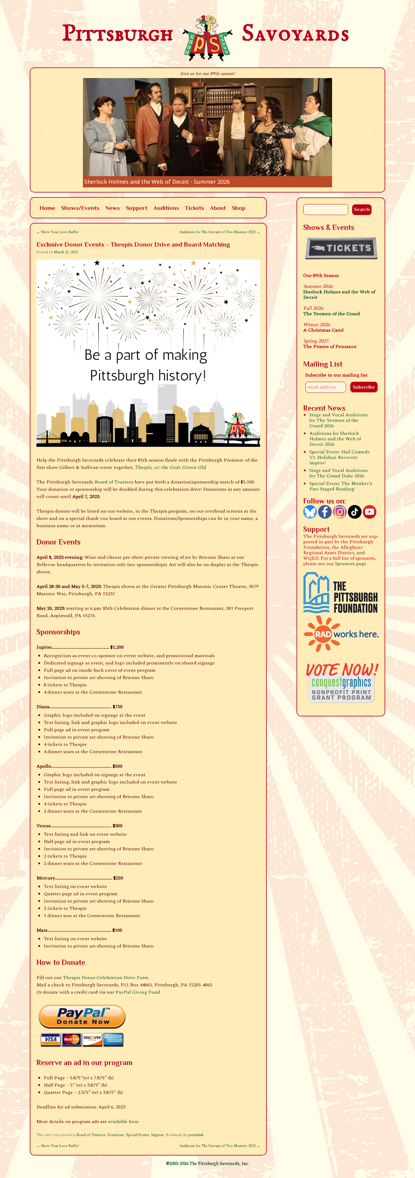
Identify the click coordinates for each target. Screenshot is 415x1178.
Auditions (166, 207)
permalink (196, 1135)
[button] (207, 132)
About (218, 207)
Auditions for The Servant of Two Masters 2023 (219, 232)
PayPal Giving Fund (137, 992)
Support (136, 207)
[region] (207, 132)
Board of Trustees (113, 482)
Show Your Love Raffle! (57, 232)
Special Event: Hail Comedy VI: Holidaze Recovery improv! (339, 457)
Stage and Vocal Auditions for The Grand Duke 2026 (338, 473)
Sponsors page (350, 563)
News (112, 207)
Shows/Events (80, 207)
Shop (238, 207)
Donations (115, 1135)
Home (47, 207)
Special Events (137, 1135)
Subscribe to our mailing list (336, 375)
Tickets (194, 207)
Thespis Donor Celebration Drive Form (106, 977)
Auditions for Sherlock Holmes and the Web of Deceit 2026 (335, 439)
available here (123, 1121)
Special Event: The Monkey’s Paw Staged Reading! (340, 486)
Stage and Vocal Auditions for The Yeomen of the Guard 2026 (338, 420)
